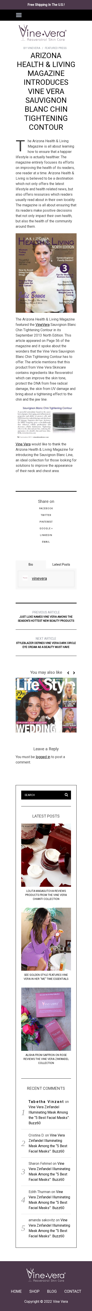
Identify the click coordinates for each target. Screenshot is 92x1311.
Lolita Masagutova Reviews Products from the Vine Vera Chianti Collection (46, 895)
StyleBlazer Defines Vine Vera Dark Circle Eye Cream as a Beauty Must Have (46, 643)
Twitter (46, 515)
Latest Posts (61, 564)
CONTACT (72, 1291)
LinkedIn (46, 535)
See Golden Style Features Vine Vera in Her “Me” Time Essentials (46, 976)
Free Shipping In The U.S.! (46, 5)
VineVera (43, 325)
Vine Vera (23, 444)
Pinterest (46, 522)
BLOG (52, 1291)
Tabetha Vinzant (46, 1102)
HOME (16, 1291)
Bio (31, 564)
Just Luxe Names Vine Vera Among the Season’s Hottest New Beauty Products (46, 616)
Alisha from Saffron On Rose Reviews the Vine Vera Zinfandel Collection (46, 1059)
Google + (46, 528)
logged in (43, 757)
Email (46, 542)
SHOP (34, 1291)
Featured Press (56, 48)
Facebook (46, 508)
